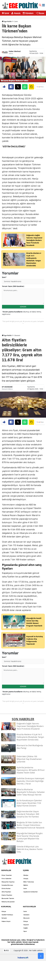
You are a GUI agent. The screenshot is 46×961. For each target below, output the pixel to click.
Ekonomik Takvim (8, 898)
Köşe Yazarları (7, 875)
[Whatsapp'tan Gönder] (25, 86)
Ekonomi (17, 335)
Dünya (25, 921)
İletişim (4, 918)
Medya (25, 875)
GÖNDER (23, 307)
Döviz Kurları (6, 888)
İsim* (4, 277)
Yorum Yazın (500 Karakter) (13, 286)
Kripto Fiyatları (7, 895)
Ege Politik (8, 21)
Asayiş (17, 13)
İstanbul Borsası (7, 885)
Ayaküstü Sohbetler (30, 892)
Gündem (29, 13)
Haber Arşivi (6, 921)
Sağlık (25, 928)
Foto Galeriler (6, 878)
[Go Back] (41, 956)
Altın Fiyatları (6, 892)
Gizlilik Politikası (7, 914)
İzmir (6, 13)
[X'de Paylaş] (18, 86)
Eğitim (25, 885)
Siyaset (42, 13)
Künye (4, 911)
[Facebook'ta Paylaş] (11, 86)
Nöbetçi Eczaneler (8, 901)
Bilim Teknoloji (28, 882)
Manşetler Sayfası (8, 882)
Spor (25, 931)
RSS (7, 950)
